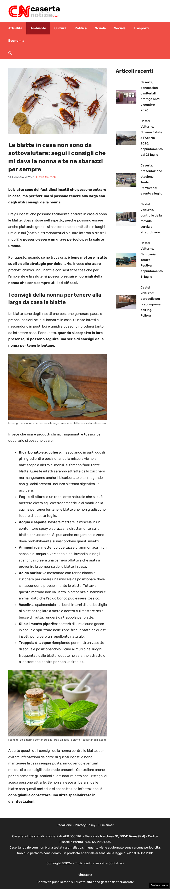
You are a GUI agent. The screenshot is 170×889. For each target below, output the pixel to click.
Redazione (64, 825)
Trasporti (141, 28)
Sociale (119, 28)
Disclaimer (106, 825)
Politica (81, 28)
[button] (10, 53)
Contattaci (116, 863)
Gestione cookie (159, 885)
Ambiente (38, 28)
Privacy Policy (85, 825)
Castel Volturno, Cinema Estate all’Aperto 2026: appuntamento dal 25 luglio (152, 138)
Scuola (100, 28)
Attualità (15, 28)
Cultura (60, 28)
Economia (16, 41)
